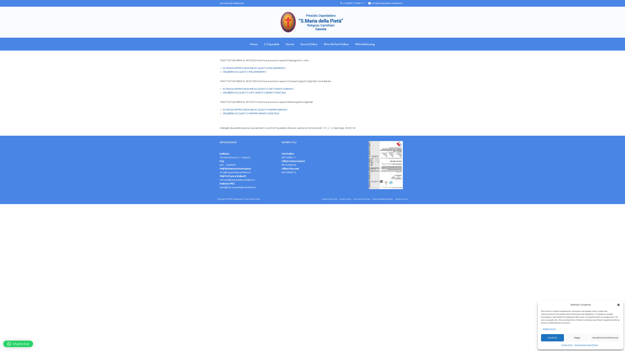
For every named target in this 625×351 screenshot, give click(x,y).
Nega (577, 338)
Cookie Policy (567, 345)
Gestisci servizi (549, 329)
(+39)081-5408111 (354, 3)
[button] (618, 304)
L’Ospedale (271, 44)
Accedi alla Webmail (232, 3)
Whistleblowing (365, 44)
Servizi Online (308, 44)
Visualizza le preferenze (605, 338)
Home (254, 44)
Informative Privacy (361, 199)
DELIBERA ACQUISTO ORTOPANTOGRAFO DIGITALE (254, 92)
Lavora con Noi (401, 199)
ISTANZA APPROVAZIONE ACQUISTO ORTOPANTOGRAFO (258, 89)
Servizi (290, 44)
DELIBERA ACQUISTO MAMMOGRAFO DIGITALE (251, 113)
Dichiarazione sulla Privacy (586, 345)
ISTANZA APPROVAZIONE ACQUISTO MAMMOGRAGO (255, 109)
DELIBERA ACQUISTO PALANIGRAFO (245, 72)
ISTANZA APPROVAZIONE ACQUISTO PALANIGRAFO (254, 68)
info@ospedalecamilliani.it (387, 3)
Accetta (552, 338)
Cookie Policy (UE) (329, 199)
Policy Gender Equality (383, 199)
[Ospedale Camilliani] (312, 22)
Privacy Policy (345, 199)
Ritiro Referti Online (336, 44)
